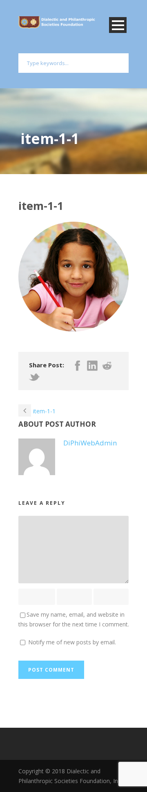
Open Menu (118, 25)
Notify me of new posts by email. (72, 642)
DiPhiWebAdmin (90, 442)
